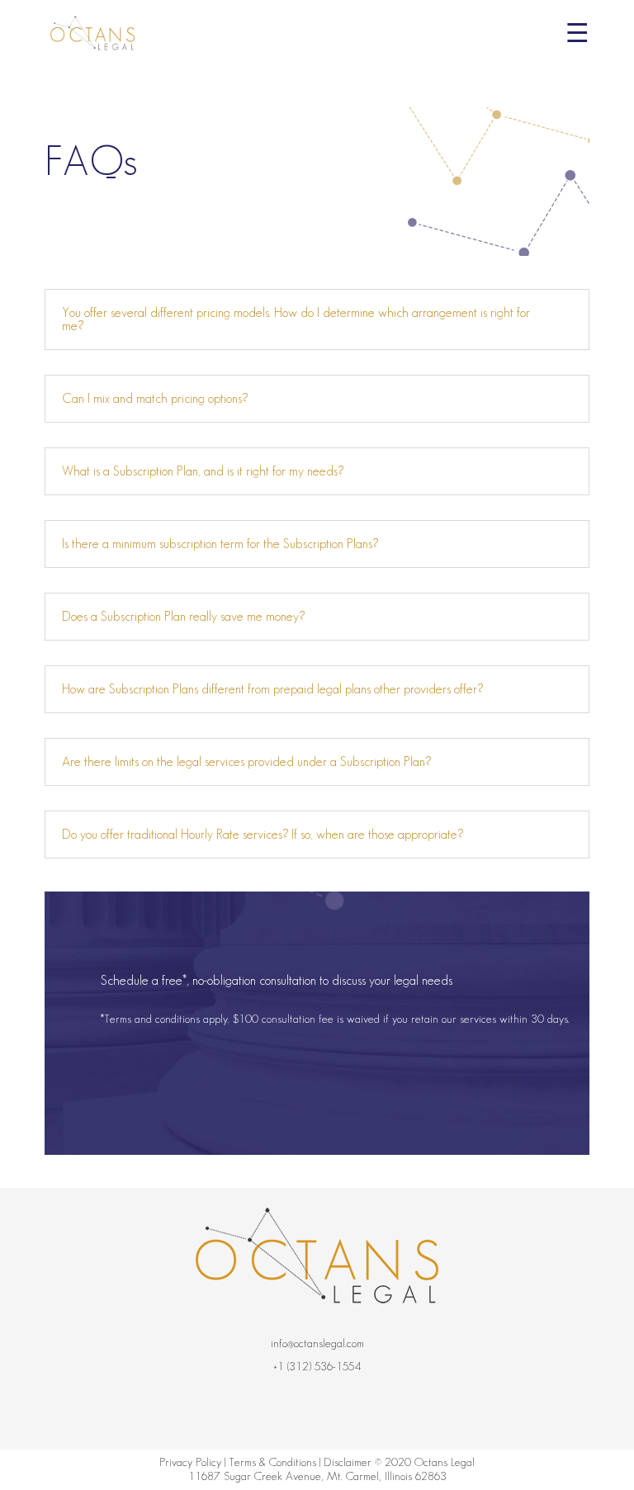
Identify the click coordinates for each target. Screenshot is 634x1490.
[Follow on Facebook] (258, 1410)
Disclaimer (347, 1462)
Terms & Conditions (272, 1462)
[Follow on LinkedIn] (380, 1410)
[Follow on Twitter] (321, 1410)
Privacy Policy (190, 1462)
